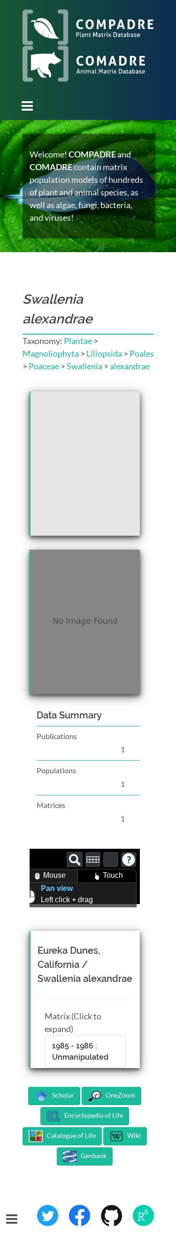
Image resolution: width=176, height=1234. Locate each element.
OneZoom (119, 1095)
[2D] (92, 859)
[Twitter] (48, 1215)
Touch (113, 875)
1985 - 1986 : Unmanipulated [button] (80, 1051)
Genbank (93, 1156)
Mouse (54, 875)
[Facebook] (80, 1215)
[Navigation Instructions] (128, 859)
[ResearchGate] (143, 1215)
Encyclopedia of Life (93, 1116)
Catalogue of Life (70, 1136)
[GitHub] (112, 1215)
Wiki (133, 1136)
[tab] (85, 1052)
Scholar (62, 1095)
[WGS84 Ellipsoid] (110, 859)
